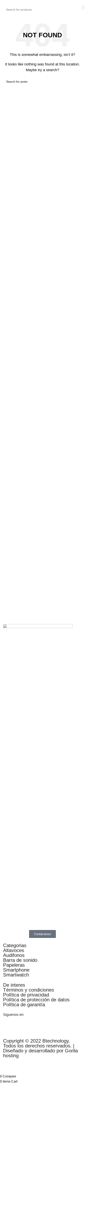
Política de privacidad (26, 994)
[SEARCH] (83, 7)
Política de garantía (24, 1004)
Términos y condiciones (28, 990)
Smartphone (16, 970)
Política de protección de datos (36, 999)
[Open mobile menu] (2, 2)
